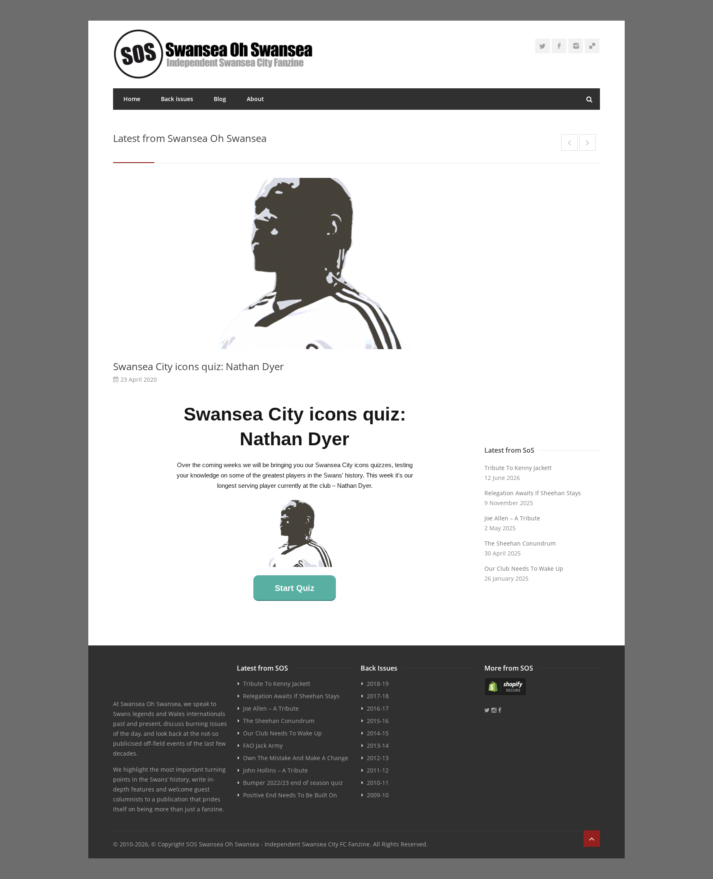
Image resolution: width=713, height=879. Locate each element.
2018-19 (378, 684)
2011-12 (378, 770)
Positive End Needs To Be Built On (290, 795)
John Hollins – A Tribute (275, 770)
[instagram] (575, 45)
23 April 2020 (138, 379)
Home (131, 99)
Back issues (177, 99)
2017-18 (378, 696)
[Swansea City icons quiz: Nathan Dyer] (294, 263)
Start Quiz (294, 588)
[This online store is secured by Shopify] (542, 687)
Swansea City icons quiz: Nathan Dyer (198, 366)
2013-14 (378, 745)
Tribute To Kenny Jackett (518, 468)
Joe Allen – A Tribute (512, 518)
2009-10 (378, 795)
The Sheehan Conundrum (520, 543)
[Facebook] (559, 45)
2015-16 (378, 721)
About (255, 99)
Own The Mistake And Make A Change (295, 758)
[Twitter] (542, 45)
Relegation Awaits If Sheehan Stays (532, 493)
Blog (220, 99)
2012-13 (378, 758)
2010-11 (378, 783)
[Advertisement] (542, 310)
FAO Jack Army (263, 745)
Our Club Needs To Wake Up (523, 568)
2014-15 (378, 733)
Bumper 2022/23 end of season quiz (293, 783)
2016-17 (378, 708)
